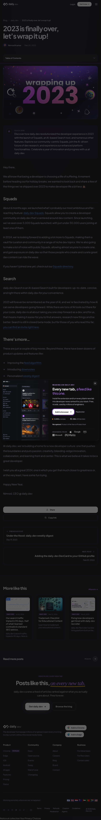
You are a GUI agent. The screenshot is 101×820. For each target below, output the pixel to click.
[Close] (95, 383)
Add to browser (62, 412)
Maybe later (80, 412)
